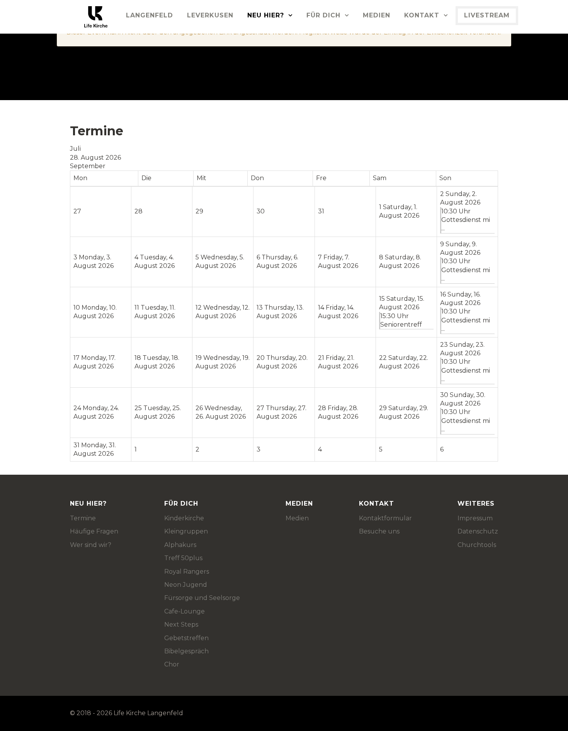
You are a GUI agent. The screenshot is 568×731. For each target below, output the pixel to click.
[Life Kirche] (78, 16)
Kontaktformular (385, 518)
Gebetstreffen (186, 638)
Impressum (475, 518)
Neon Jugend (185, 584)
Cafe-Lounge (184, 611)
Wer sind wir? (90, 545)
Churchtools (476, 545)
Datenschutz (477, 531)
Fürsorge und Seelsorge (202, 597)
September (87, 166)
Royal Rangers (186, 571)
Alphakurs (180, 545)
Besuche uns (379, 531)
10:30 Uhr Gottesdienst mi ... (465, 220)
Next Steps (181, 624)
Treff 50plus (183, 558)
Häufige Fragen (94, 531)
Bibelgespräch (186, 651)
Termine (83, 518)
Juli (75, 148)
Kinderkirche (184, 518)
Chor (171, 664)
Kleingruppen (186, 531)
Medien (297, 518)
